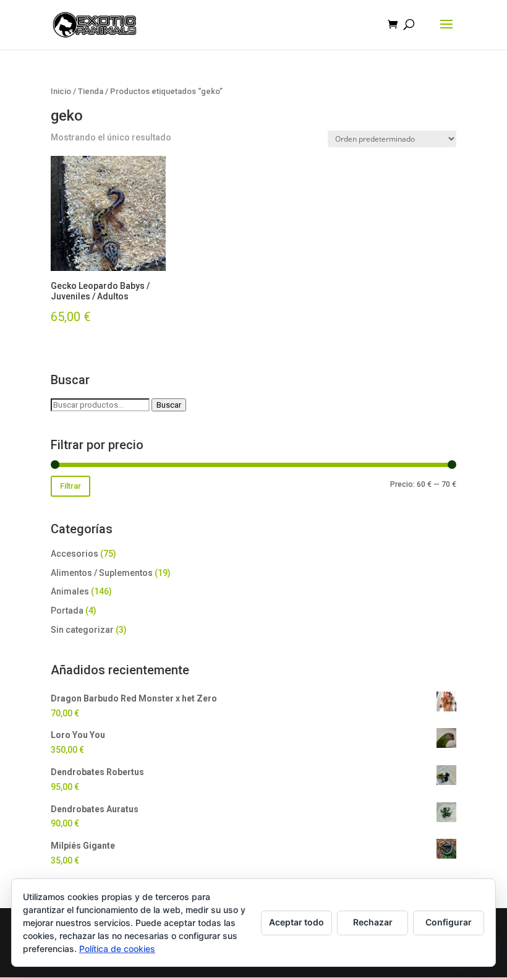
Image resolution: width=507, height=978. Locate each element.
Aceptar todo (296, 922)
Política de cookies (117, 948)
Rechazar (373, 922)
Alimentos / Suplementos (102, 573)
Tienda (90, 91)
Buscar (168, 405)
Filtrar (70, 486)
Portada (67, 611)
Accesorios (74, 554)
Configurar (448, 922)
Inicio (61, 91)
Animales (70, 591)
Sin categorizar (82, 630)
